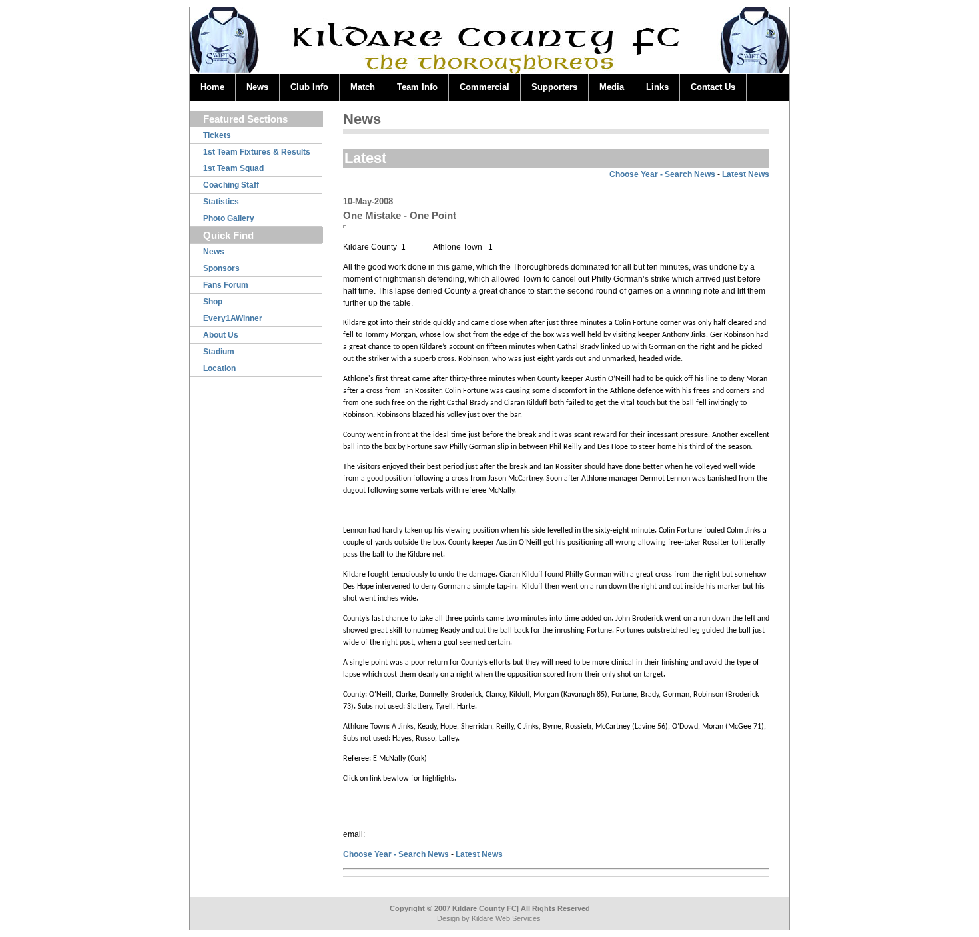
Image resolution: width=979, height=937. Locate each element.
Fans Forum (225, 285)
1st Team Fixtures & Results (256, 151)
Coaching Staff (231, 185)
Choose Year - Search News (662, 174)
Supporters (554, 87)
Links (657, 87)
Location (219, 368)
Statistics (221, 201)
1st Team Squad (233, 168)
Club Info (309, 87)
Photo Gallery (228, 218)
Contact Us (713, 87)
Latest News (745, 174)
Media (611, 87)
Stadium (218, 351)
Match (362, 87)
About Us (220, 335)
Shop (212, 301)
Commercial (484, 87)
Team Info (417, 87)
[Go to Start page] (223, 35)
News (257, 87)
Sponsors (221, 268)
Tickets (217, 135)
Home (212, 87)
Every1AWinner (232, 318)
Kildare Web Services (506, 918)
